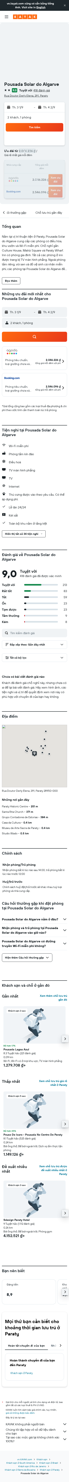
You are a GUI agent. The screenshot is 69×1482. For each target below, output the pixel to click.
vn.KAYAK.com (24, 1459)
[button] (65, 5)
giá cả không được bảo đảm (20, 1412)
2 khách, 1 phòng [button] (19, 117)
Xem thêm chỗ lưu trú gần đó (53, 997)
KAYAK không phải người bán (25, 1424)
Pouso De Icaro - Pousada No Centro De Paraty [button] (32, 1134)
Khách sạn (42, 1459)
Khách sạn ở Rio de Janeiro (32, 1466)
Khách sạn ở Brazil (48, 1462)
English (40, 7)
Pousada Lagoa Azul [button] (16, 1049)
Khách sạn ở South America (20, 1462)
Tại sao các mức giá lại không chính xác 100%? (32, 1439)
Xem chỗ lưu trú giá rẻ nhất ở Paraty (53, 1083)
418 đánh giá (41, 90)
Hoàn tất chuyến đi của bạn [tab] (26, 1345)
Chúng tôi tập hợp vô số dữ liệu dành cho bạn (31, 1431)
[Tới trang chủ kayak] (25, 16)
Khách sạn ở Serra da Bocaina (20, 1469)
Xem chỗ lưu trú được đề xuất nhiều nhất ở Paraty (53, 1170)
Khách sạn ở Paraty (22, 1373)
